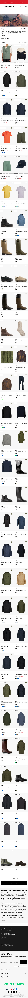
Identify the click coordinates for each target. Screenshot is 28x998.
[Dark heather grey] (16, 427)
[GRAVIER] (15, 235)
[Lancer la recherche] (2, 9)
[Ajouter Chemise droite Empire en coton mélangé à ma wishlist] (26, 100)
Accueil (2, 13)
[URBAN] (3, 678)
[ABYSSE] (2, 483)
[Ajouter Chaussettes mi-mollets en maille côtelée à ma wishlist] (26, 320)
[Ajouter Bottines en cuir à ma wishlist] (11, 211)
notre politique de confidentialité (20, 966)
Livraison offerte (7, 933)
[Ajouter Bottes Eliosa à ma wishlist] (26, 459)
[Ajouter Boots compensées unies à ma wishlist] (26, 767)
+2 (5, 152)
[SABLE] (16, 483)
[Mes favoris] (23, 6)
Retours (6, 937)
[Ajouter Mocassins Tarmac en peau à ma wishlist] (26, 851)
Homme (7, 38)
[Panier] (26, 6)
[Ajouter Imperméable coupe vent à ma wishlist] (11, 767)
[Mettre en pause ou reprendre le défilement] (1, 2)
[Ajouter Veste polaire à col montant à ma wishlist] (11, 100)
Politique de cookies (8, 994)
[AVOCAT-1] (2, 95)
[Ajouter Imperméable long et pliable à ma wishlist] (26, 739)
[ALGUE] (15, 455)
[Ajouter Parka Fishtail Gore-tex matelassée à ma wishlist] (26, 626)
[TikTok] (14, 992)
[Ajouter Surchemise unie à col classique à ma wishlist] (26, 72)
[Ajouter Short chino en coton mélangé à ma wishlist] (26, 128)
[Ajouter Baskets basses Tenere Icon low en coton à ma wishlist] (11, 266)
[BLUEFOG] (2, 152)
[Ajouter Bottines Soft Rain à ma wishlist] (11, 487)
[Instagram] (11, 992)
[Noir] (3, 483)
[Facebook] (9, 992)
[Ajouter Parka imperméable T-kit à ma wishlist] (11, 542)
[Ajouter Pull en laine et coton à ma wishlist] (26, 45)
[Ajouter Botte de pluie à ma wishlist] (11, 851)
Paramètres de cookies (19, 994)
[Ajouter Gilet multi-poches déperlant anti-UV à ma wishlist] (11, 45)
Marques (6, 13)
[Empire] (2, 818)
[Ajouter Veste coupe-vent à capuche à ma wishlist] (11, 403)
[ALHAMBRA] (2, 427)
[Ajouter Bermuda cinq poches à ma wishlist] (11, 156)
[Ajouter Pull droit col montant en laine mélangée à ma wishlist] (26, 403)
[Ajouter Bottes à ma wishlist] (11, 239)
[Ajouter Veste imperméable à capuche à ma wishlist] (26, 431)
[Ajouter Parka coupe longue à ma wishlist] (11, 711)
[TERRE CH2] (2, 399)
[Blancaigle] (3, 152)
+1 (5, 95)
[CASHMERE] (17, 235)
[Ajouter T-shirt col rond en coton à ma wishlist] (11, 183)
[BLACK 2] (16, 289)
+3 (5, 206)
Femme (2, 38)
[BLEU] (3, 95)
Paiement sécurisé (8, 928)
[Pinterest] (16, 992)
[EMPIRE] (4, 152)
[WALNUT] (3, 734)
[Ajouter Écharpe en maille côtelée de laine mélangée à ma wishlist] (11, 347)
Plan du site (4, 996)
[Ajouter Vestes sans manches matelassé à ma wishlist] (11, 823)
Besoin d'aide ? (7, 944)
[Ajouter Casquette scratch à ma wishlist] (26, 156)
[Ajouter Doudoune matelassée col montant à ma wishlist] (11, 459)
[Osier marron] (2, 289)
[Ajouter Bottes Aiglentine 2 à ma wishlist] (26, 239)
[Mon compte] (21, 6)
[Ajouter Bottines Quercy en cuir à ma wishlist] (11, 320)
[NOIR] (16, 95)
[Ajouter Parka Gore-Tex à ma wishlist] (11, 795)
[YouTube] (19, 992)
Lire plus (3, 35)
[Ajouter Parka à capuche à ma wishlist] (26, 542)
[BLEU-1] (4, 95)
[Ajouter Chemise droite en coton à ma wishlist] (26, 347)
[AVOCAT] (15, 95)
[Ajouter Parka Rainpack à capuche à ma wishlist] (11, 72)
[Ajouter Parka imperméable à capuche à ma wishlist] (26, 211)
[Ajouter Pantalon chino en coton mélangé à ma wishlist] (26, 375)
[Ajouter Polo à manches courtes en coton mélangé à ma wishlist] (11, 128)
